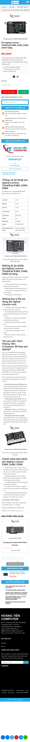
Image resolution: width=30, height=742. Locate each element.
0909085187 (15, 159)
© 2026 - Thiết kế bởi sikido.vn (15, 699)
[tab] (15, 587)
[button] (15, 635)
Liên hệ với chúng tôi (15, 169)
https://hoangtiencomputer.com (15, 510)
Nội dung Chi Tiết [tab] (9, 174)
